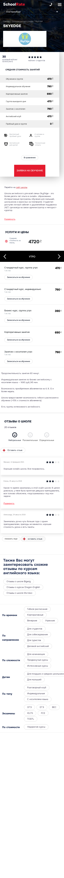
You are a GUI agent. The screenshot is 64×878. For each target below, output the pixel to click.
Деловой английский (38, 646)
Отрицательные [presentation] (46, 440)
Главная (6, 21)
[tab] (14, 437)
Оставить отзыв (14, 450)
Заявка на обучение (30, 170)
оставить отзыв (35, 539)
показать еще (11, 539)
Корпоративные (35, 614)
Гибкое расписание (37, 609)
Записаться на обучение (18, 277)
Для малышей (34, 679)
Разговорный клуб (36, 687)
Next (58, 256)
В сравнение (30, 157)
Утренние (50, 620)
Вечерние (32, 620)
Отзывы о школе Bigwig (19, 581)
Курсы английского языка (22, 21)
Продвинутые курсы (37, 659)
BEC (54, 707)
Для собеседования (37, 634)
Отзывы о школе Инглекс (19, 593)
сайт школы (21, 187)
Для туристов (34, 640)
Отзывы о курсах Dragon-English (23, 587)
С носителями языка (37, 699)
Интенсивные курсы (37, 665)
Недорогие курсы (36, 726)
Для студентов (34, 628)
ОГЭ (29, 707)
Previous (6, 257)
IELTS (30, 713)
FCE (43, 713)
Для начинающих (36, 654)
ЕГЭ (42, 707)
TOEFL (30, 718)
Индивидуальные (36, 693)
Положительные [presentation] (30, 440)
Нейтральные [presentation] (14, 440)
